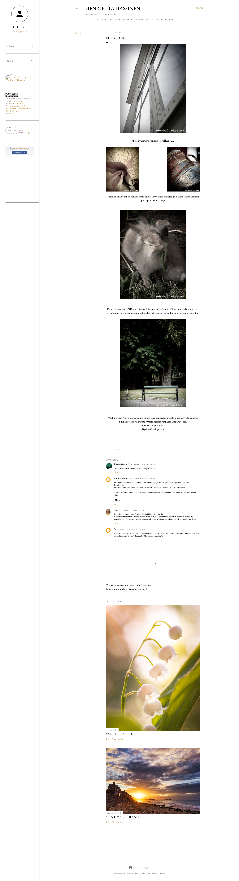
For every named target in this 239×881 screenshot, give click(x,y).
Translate (27, 133)
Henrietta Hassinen (112, 8)
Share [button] (78, 33)
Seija (116, 529)
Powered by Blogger (141, 868)
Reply (116, 473)
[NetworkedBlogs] (19, 148)
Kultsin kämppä (121, 464)
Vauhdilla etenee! (122, 734)
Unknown (19, 27)
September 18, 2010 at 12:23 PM (131, 510)
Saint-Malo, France (123, 817)
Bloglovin (167, 19)
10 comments (117, 822)
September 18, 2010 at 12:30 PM (132, 529)
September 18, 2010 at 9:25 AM (142, 464)
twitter (154, 19)
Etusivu (89, 19)
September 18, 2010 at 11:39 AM (142, 478)
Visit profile (19, 32)
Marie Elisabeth (121, 478)
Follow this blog (20, 152)
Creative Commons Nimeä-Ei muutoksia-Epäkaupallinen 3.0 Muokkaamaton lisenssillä (18, 108)
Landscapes (114, 19)
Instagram (142, 19)
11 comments (117, 739)
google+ (101, 19)
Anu (116, 510)
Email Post (116, 450)
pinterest (129, 19)
